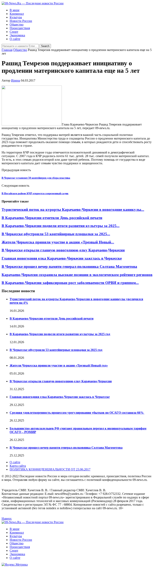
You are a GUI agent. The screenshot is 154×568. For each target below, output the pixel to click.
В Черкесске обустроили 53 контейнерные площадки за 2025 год (56, 350)
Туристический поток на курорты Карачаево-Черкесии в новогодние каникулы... (73, 209)
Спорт (14, 31)
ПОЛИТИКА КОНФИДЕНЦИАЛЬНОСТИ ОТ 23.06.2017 (50, 469)
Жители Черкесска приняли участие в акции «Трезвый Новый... (58, 242)
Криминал (17, 13)
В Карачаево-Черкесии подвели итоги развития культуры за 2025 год (60, 334)
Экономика (17, 35)
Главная (7, 50)
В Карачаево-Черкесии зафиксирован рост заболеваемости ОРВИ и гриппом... (70, 283)
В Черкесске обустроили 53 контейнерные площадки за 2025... (56, 234)
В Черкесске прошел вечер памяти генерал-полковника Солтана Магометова (69, 266)
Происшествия (20, 28)
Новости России (21, 21)
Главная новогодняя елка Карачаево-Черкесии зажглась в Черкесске (62, 258)
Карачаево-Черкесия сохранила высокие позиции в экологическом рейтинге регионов (77, 275)
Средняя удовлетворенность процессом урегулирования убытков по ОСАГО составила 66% (77, 412)
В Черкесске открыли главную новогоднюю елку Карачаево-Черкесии (63, 250)
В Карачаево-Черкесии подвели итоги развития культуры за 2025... (61, 226)
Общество (16, 24)
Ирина (15, 80)
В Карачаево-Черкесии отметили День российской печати (52, 218)
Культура (16, 17)
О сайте (15, 39)
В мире (14, 10)
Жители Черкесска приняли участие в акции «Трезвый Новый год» (59, 365)
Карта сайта (18, 465)
